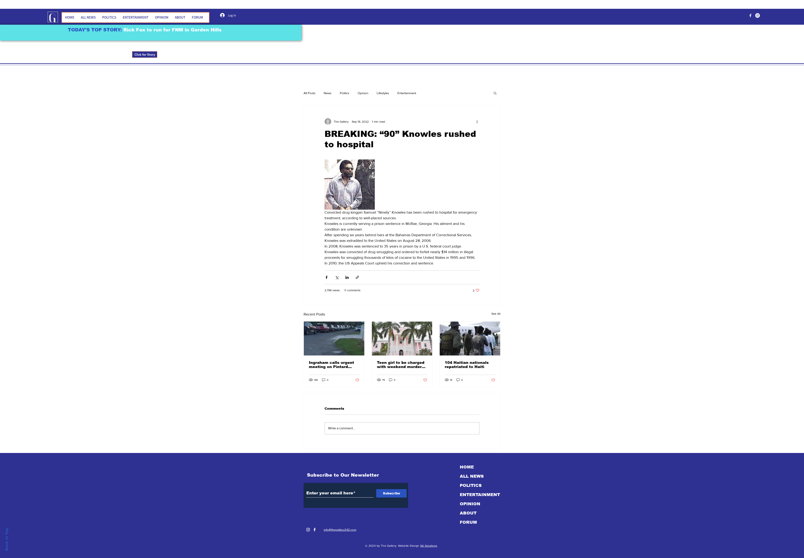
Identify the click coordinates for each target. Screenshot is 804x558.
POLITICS (471, 485)
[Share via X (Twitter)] (337, 277)
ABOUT (468, 513)
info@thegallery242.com (340, 529)
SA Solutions (428, 545)
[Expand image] (350, 184)
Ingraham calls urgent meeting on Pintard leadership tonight (331, 364)
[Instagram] (308, 529)
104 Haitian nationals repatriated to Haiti (467, 364)
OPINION (470, 504)
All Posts (309, 93)
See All (495, 313)
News (327, 93)
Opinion (363, 93)
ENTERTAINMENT (480, 494)
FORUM (468, 522)
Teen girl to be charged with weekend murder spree (400, 364)
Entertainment (406, 93)
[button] (495, 93)
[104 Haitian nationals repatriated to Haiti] (470, 338)
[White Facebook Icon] (314, 529)
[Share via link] (357, 277)
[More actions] (476, 121)
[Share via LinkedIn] (347, 277)
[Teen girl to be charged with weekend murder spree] (402, 338)
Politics (344, 93)
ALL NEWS (472, 476)
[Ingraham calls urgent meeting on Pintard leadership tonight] (334, 338)
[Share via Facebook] (327, 277)
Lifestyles (383, 93)
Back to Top (7, 539)
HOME (467, 467)
